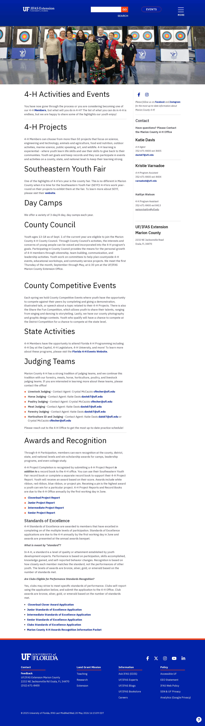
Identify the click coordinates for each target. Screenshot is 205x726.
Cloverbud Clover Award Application (51, 604)
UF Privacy (174, 691)
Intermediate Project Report (46, 507)
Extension (82, 685)
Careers (123, 697)
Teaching (82, 673)
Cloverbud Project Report (44, 497)
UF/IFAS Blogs (127, 685)
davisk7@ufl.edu (92, 396)
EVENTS (151, 9)
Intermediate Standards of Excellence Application (59, 614)
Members (40, 110)
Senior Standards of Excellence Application (54, 619)
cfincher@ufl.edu (104, 391)
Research (82, 679)
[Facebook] (138, 95)
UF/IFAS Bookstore (130, 691)
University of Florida (39, 713)
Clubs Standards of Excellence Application (54, 624)
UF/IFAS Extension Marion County (40, 677)
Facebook (160, 102)
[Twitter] (156, 658)
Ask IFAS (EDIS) (128, 673)
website (50, 193)
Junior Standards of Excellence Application (54, 609)
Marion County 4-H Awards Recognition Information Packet (64, 629)
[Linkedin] (184, 658)
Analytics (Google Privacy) (175, 697)
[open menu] (180, 8)
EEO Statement (169, 679)
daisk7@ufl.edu (108, 416)
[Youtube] (174, 658)
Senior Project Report (41, 512)
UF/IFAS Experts (128, 679)
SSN (162, 691)
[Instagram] (147, 95)
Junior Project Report (41, 502)
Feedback (26, 673)
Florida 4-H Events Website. (90, 351)
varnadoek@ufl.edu (146, 180)
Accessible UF (168, 673)
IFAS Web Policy (169, 685)
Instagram (175, 102)
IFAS (52, 713)
